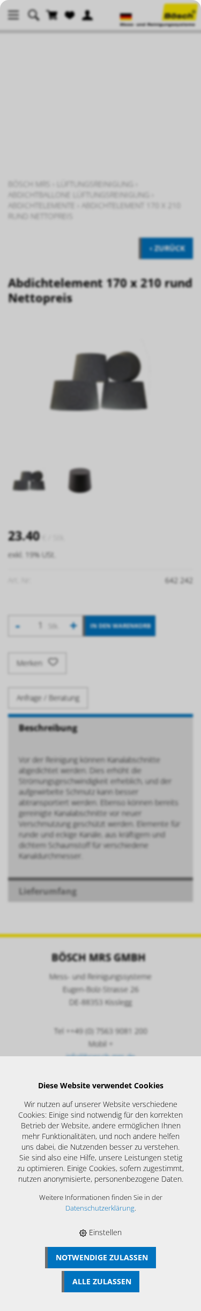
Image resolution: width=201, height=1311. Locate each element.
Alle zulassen (101, 1281)
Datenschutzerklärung (100, 1208)
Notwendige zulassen (102, 1257)
